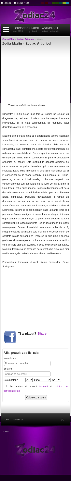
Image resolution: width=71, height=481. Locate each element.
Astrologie (51, 29)
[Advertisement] (35, 75)
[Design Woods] (57, 3)
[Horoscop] (35, 449)
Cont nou (23, 3)
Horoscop (20, 29)
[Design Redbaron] (46, 3)
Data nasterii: (11, 380)
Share (42, 333)
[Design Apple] (64, 3)
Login (7, 3)
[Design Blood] (42, 3)
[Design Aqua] (67, 3)
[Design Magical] (49, 3)
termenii (43, 386)
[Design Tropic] (60, 3)
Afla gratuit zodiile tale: (21, 352)
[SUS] (62, 420)
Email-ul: (8, 368)
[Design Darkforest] (53, 3)
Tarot (35, 29)
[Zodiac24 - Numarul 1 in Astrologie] (35, 15)
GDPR (6, 419)
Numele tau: (10, 358)
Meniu (6, 29)
